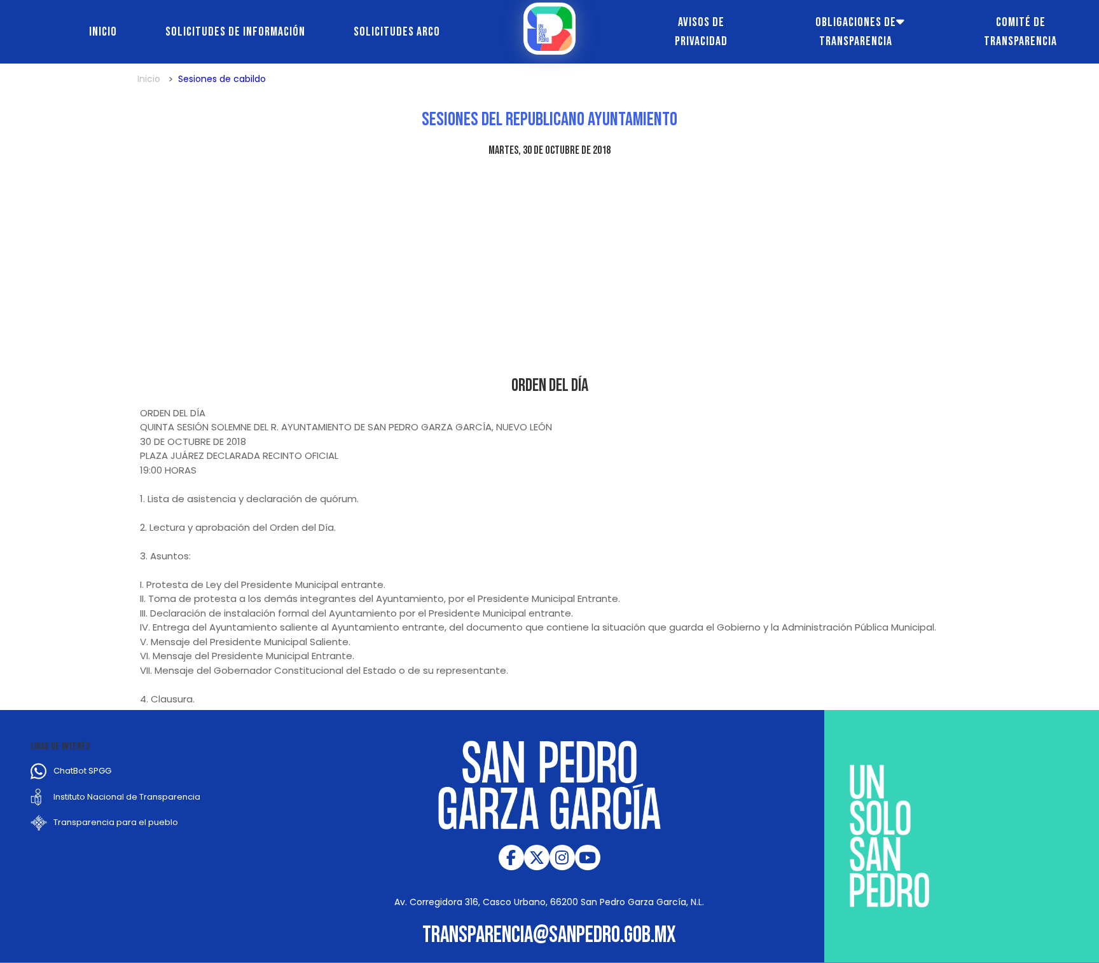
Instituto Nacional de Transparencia (126, 797)
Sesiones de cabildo (222, 78)
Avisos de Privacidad (701, 32)
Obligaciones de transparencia (855, 32)
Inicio (103, 31)
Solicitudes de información (235, 31)
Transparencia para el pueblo (115, 822)
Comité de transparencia (1020, 32)
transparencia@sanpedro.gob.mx (549, 935)
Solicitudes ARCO (397, 31)
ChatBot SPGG (82, 771)
